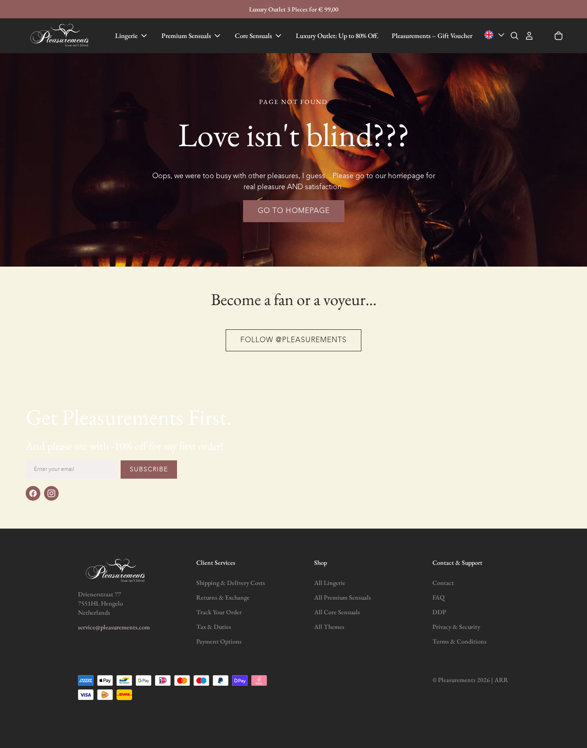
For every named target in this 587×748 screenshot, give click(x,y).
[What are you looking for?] (514, 35)
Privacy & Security (456, 626)
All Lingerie (329, 583)
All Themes (329, 626)
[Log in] (529, 35)
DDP (439, 612)
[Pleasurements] (60, 36)
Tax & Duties (213, 626)
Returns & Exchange (222, 597)
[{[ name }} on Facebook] (33, 493)
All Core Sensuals (337, 612)
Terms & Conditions (459, 641)
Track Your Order (219, 612)
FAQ (438, 597)
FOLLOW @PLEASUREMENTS (293, 340)
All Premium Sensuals (342, 597)
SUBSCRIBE (149, 469)
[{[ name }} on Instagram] (51, 493)
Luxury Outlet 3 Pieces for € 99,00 (293, 9)
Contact (443, 583)
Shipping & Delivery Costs (230, 583)
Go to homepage (294, 211)
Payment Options (219, 641)
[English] (495, 35)
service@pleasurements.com (114, 627)
